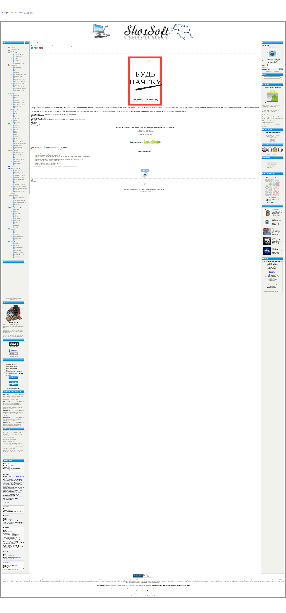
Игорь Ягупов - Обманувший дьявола (47, 160)
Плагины (16, 209)
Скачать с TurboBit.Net (145, 134)
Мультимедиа (18, 69)
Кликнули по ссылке (11, 366)
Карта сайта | (149, 595)
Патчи (16, 149)
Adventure (17, 127)
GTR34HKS (11, 556)
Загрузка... (34, 181)
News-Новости (19, 394)
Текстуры (17, 213)
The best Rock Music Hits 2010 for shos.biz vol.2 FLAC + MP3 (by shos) (13, 444)
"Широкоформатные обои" (143, 585)
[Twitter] (35, 48)
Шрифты (16, 215)
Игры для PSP (18, 138)
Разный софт (18, 76)
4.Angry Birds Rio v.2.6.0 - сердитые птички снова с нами (272, 121)
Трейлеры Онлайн (19, 175)
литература (58, 149)
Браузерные (17, 163)
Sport (15, 134)
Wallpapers (13, 193)
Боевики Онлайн (19, 179)
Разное (16, 62)
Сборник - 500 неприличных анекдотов (47, 155)
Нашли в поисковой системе (14, 371)
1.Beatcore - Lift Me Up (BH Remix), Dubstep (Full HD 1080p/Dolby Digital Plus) (13, 326)
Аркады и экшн (18, 152)
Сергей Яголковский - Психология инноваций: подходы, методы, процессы (59, 159)
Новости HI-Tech (19, 54)
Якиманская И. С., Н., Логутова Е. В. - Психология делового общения (56, 166)
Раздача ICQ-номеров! (9, 439)
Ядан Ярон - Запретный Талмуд (45, 164)
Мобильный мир (19, 63)
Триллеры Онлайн (19, 184)
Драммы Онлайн (19, 172)
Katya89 (10, 519)
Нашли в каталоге (11, 364)
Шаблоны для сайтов (20, 197)
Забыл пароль (269, 71)
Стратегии (17, 161)
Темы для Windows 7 (9, 437)
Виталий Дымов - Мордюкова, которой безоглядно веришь (53, 154)
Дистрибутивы (18, 218)
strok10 (53, 147)
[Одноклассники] (37, 48)
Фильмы (16, 243)
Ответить (15, 470)
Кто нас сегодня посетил (271, 291)
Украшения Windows (20, 87)
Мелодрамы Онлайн (20, 191)
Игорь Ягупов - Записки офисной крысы (48, 163)
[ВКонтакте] (32, 48)
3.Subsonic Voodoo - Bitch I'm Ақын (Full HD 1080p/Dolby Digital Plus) (13, 336)
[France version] (280, 152)
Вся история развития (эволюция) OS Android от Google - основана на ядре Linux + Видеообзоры (13, 398)
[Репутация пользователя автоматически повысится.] (145, 170)
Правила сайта (14, 49)
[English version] (264, 152)
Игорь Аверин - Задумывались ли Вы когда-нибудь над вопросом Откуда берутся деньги (63, 156)
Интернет (17, 58)
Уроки (16, 227)
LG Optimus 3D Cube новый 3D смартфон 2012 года (12, 419)
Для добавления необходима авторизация (13, 299)
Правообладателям (131, 595)
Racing (16, 131)
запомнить (267, 69)
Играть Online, (168, 588)
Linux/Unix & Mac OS (20, 79)
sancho (10, 478)
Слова (16, 157)
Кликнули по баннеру (12, 368)
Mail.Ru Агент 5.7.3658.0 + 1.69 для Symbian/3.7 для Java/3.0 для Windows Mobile (13, 452)
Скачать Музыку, (158, 588)
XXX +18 (16, 118)
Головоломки (18, 156)
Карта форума (157, 595)
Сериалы (16, 245)
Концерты (17, 256)
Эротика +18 (17, 249)
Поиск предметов (19, 159)
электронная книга (40, 149)
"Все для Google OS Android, (126, 585)
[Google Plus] (42, 48)
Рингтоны (17, 115)
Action (16, 125)
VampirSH (10, 531)
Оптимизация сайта (20, 202)
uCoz (143, 595)
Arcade (16, 129)
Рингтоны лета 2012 (9, 457)
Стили (16, 224)
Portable (16, 78)
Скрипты (16, 204)
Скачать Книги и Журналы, (135, 588)
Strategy (16, 136)
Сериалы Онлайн (19, 177)
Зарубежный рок (19, 100)
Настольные (17, 154)
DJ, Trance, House (19, 104)
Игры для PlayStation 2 (20, 143)
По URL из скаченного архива (14, 373)
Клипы (16, 257)
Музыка (12, 93)
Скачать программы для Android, (102, 588)
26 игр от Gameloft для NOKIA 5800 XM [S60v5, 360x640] (13, 447)
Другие (16, 165)
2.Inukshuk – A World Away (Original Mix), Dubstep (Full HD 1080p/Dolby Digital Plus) (13, 331)
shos (9, 566)
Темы (15, 111)
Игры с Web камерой (9, 441)
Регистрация (143, 191)
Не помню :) (9, 375)
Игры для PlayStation (20, 141)
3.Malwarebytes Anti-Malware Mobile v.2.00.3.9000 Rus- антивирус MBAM (272, 117)
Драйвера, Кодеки (19, 83)
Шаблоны (17, 220)
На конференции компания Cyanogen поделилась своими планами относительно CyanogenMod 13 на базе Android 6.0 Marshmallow (12, 406)
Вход (149, 191)
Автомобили (17, 238)
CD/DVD (16, 85)
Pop (15, 108)
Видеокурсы (17, 250)
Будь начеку (50, 149)
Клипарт (16, 225)
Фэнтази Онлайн (19, 174)
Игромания (17, 56)
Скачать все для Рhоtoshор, (120, 588)
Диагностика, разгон (20, 88)
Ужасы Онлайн (18, 170)
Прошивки (17, 122)
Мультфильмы (18, 247)
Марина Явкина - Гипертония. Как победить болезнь (51, 158)
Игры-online (13, 150)
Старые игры (18, 147)
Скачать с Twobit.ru (145, 133)
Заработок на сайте (19, 200)
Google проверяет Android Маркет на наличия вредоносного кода (12, 425)
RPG (15, 133)
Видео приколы (18, 252)
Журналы (13, 229)
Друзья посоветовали (12, 370)
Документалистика (19, 254)
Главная (12, 47)
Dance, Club (17, 106)
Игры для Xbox (18, 140)
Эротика (16, 234)
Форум (12, 51)
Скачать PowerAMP (187, 588)
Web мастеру (14, 195)
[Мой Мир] (40, 48)
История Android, (177, 588)
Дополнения (17, 216)
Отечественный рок (20, 99)
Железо (16, 232)
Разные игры (18, 145)
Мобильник (13, 109)
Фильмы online (14, 168)
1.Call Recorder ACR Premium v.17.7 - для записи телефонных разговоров (272, 106)
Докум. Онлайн (18, 181)
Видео (16, 120)
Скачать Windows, (148, 588)
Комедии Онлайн (19, 182)
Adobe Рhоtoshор (15, 207)
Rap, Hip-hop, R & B (19, 102)
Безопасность (18, 67)
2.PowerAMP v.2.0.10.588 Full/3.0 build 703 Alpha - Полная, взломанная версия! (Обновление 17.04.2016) (271, 112)
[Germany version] (275, 152)
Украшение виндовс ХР (10, 455)
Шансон (16, 97)
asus (9, 467)
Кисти (16, 211)
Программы (17, 60)
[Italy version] (269, 152)
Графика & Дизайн (19, 81)
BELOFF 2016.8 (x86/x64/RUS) (12, 432)
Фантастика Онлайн (20, 186)
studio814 (10, 510)
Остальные (14, 357)
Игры (15, 113)
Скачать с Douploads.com (145, 131)
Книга (64, 149)
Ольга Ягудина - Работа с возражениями (47, 162)
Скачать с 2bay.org (145, 130)
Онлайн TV (13, 166)
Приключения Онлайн (20, 188)
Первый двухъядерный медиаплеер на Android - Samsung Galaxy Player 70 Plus (13, 414)
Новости (12, 53)
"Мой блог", (113, 585)
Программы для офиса (20, 74)
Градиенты (17, 222)
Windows (16, 72)
